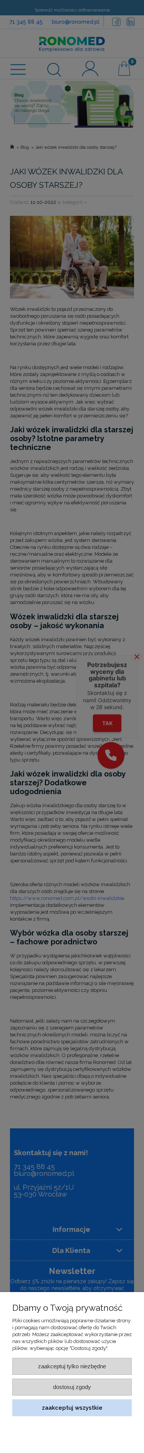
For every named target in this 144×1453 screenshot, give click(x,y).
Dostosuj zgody (72, 1387)
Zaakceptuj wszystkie (72, 1407)
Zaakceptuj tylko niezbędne (72, 1366)
